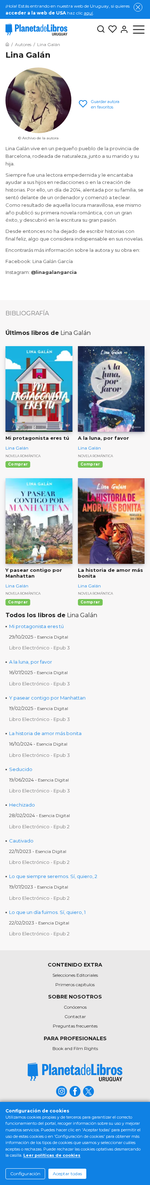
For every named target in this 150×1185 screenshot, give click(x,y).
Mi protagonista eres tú (36, 626)
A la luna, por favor (30, 662)
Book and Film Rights (75, 1048)
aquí (88, 13)
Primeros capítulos (75, 984)
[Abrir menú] (139, 29)
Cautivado (21, 841)
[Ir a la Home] (7, 44)
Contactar (75, 1016)
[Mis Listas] (111, 29)
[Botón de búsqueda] (100, 29)
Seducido (20, 769)
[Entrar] (123, 29)
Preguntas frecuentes (75, 1026)
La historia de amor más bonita (45, 733)
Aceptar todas (67, 1173)
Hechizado (22, 805)
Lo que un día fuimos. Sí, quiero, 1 (47, 912)
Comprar (18, 464)
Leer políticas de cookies (51, 1155)
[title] (75, 1072)
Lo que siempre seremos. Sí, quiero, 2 (53, 876)
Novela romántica (22, 456)
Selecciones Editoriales (75, 975)
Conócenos (75, 1007)
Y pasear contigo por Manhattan (47, 698)
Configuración (25, 1173)
